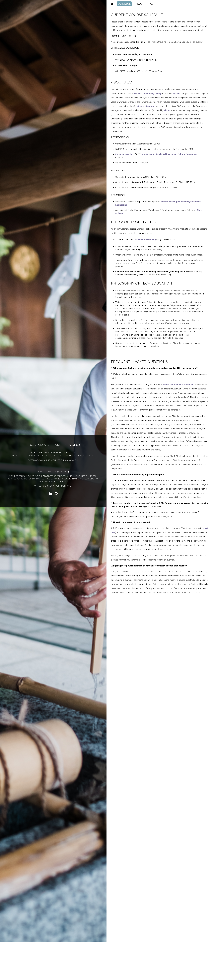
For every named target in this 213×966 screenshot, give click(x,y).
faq (151, 4)
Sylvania (176, 93)
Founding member (124, 154)
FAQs (45, 488)
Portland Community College (148, 93)
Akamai (167, 110)
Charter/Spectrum (146, 106)
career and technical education (178, 384)
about (140, 4)
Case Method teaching (145, 239)
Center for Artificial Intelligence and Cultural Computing (169, 154)
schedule (124, 4)
